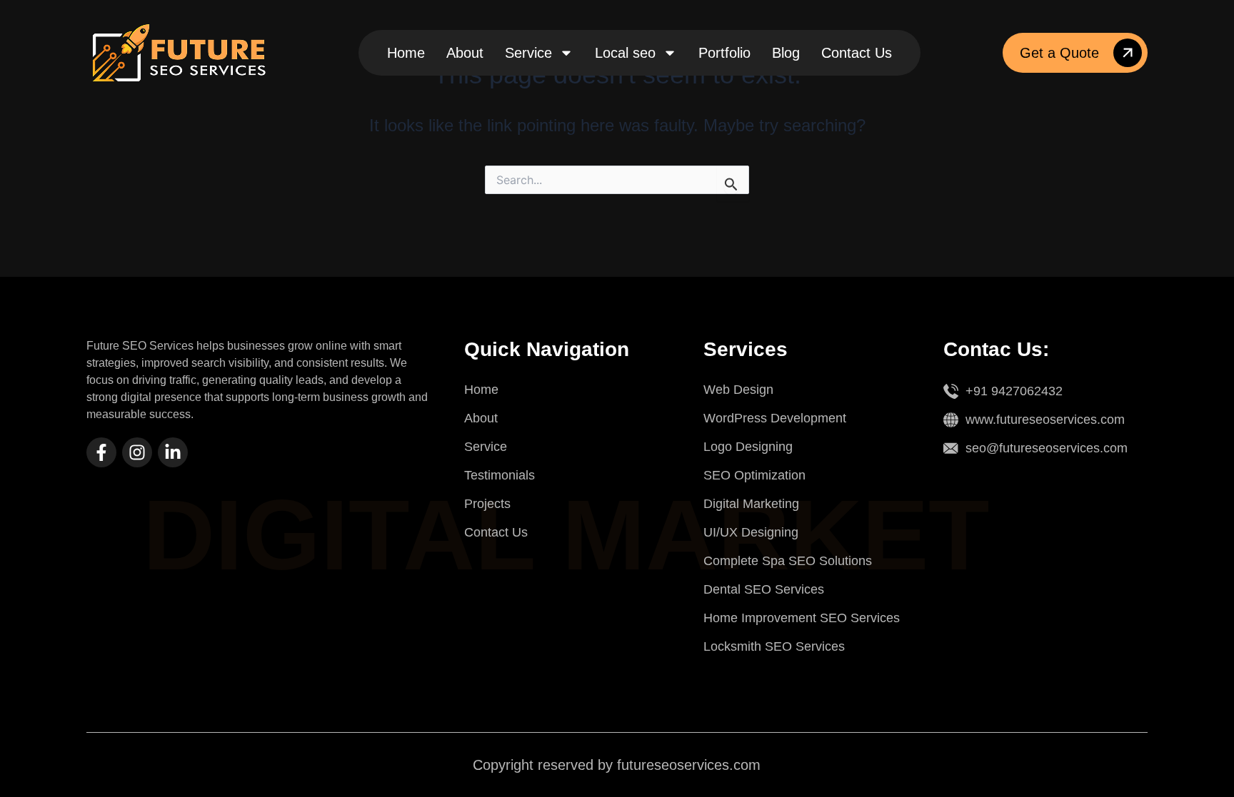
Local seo (625, 53)
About (464, 53)
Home (406, 53)
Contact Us (856, 53)
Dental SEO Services (763, 589)
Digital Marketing (751, 504)
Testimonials (499, 475)
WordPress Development (774, 418)
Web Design (738, 389)
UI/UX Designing (750, 532)
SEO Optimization (754, 475)
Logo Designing (748, 447)
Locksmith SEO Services (774, 646)
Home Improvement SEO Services (801, 618)
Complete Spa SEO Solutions (787, 561)
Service (528, 53)
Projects (487, 504)
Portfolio (724, 53)
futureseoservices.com (689, 765)
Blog (786, 53)
